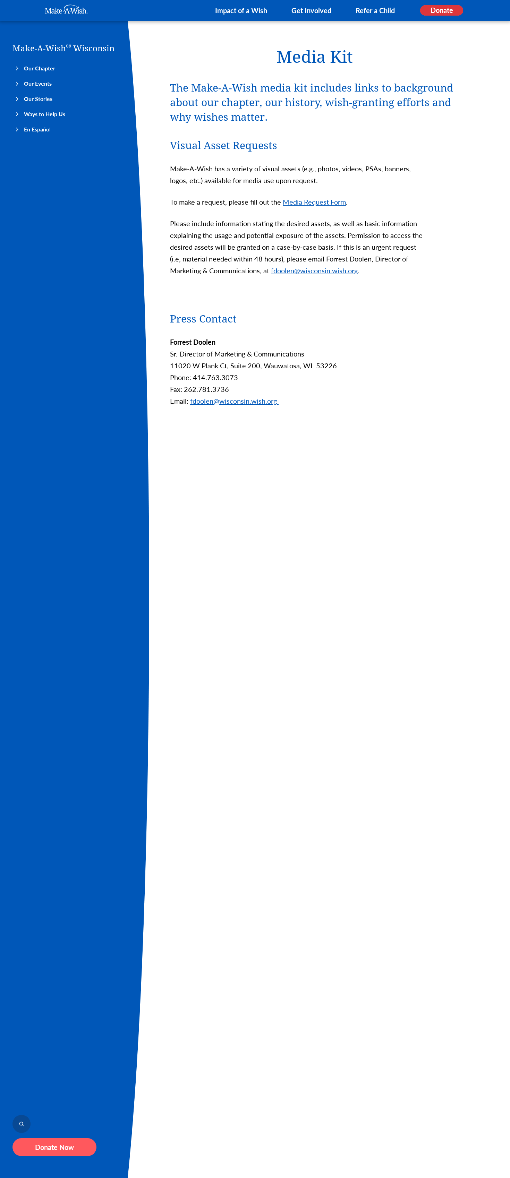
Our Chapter (39, 68)
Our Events (38, 83)
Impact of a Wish (241, 10)
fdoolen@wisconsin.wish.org (314, 270)
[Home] (66, 9)
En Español (37, 129)
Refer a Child (375, 10)
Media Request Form (314, 202)
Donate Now (54, 1147)
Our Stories (38, 99)
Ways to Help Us (44, 114)
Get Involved (311, 10)
